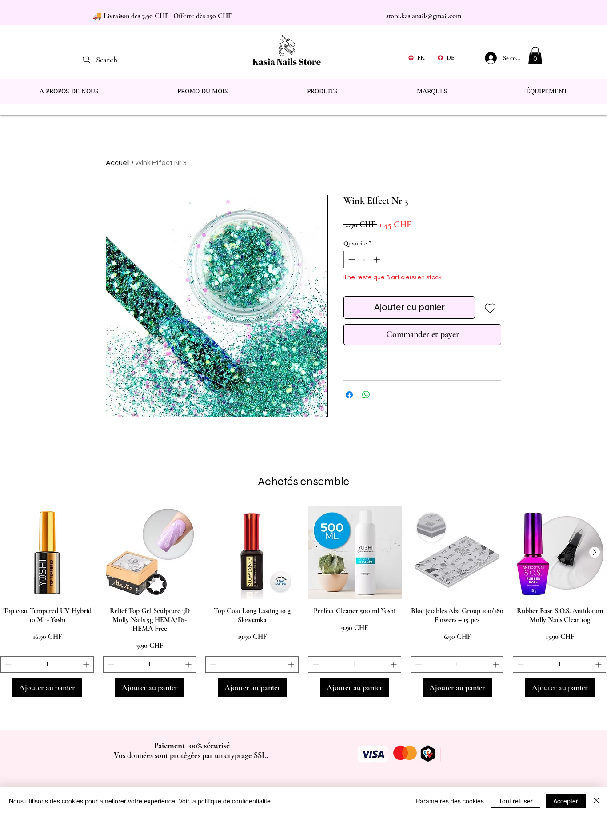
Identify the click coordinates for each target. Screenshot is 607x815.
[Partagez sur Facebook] (349, 394)
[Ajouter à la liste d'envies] (490, 307)
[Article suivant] (594, 552)
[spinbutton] (364, 259)
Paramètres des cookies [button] (450, 800)
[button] (535, 55)
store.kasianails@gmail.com (423, 16)
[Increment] (377, 259)
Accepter (565, 800)
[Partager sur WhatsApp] (366, 394)
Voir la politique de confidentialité (225, 800)
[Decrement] (351, 259)
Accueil (118, 162)
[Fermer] (596, 801)
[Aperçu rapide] (47, 553)
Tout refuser (516, 800)
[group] (303, 602)
